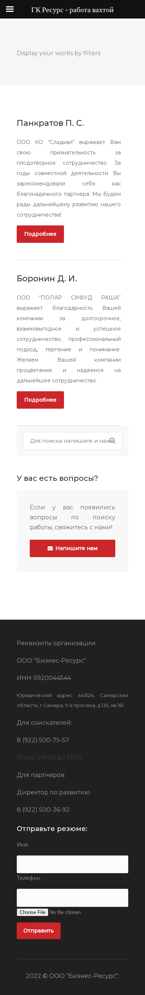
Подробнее (40, 234)
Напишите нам (75, 548)
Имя (22, 844)
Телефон (28, 878)
